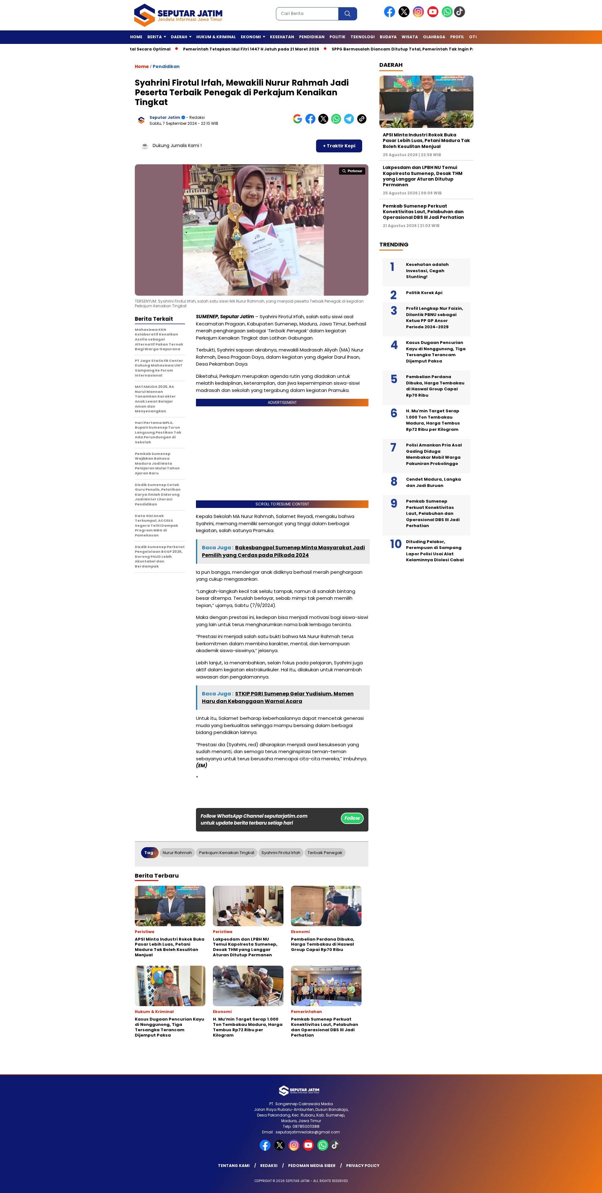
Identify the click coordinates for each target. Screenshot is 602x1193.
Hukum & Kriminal (216, 37)
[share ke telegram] (350, 122)
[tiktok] (460, 15)
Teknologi (363, 37)
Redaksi (268, 1165)
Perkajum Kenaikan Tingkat (226, 853)
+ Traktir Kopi (339, 146)
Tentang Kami (234, 1165)
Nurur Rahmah (177, 853)
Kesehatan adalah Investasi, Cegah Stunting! (427, 270)
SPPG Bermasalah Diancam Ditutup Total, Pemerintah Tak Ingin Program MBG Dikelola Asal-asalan (405, 49)
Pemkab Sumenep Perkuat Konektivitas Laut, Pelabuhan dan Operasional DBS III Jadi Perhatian (423, 211)
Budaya (388, 37)
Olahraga (434, 37)
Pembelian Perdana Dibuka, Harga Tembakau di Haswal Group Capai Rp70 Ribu (435, 386)
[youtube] (434, 15)
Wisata (410, 37)
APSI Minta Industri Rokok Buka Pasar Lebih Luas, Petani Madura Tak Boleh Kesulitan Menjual (426, 140)
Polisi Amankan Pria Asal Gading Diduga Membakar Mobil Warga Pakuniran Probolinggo (434, 454)
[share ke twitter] (324, 122)
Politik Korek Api (424, 293)
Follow (352, 818)
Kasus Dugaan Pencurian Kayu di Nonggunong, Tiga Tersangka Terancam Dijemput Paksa (436, 352)
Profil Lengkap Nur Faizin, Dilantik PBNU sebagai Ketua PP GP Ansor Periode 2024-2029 (434, 317)
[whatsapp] (447, 15)
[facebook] (390, 15)
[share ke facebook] (311, 122)
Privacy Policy (362, 1165)
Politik (338, 37)
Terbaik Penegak (325, 853)
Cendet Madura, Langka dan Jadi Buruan (433, 482)
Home (136, 37)
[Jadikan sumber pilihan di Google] (299, 122)
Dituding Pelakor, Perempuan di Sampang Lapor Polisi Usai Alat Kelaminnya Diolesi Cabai (435, 551)
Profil (457, 37)
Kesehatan (282, 37)
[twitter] (405, 15)
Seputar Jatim (165, 117)
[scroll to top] (578, 1183)
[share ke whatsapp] (337, 122)
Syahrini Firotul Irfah (280, 853)
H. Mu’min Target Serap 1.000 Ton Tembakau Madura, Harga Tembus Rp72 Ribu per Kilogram (433, 420)
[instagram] (419, 15)
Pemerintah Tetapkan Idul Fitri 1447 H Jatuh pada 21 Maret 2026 (218, 49)
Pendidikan (312, 37)
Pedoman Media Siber (311, 1165)
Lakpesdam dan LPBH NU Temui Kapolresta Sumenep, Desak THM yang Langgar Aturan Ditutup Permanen (422, 176)
